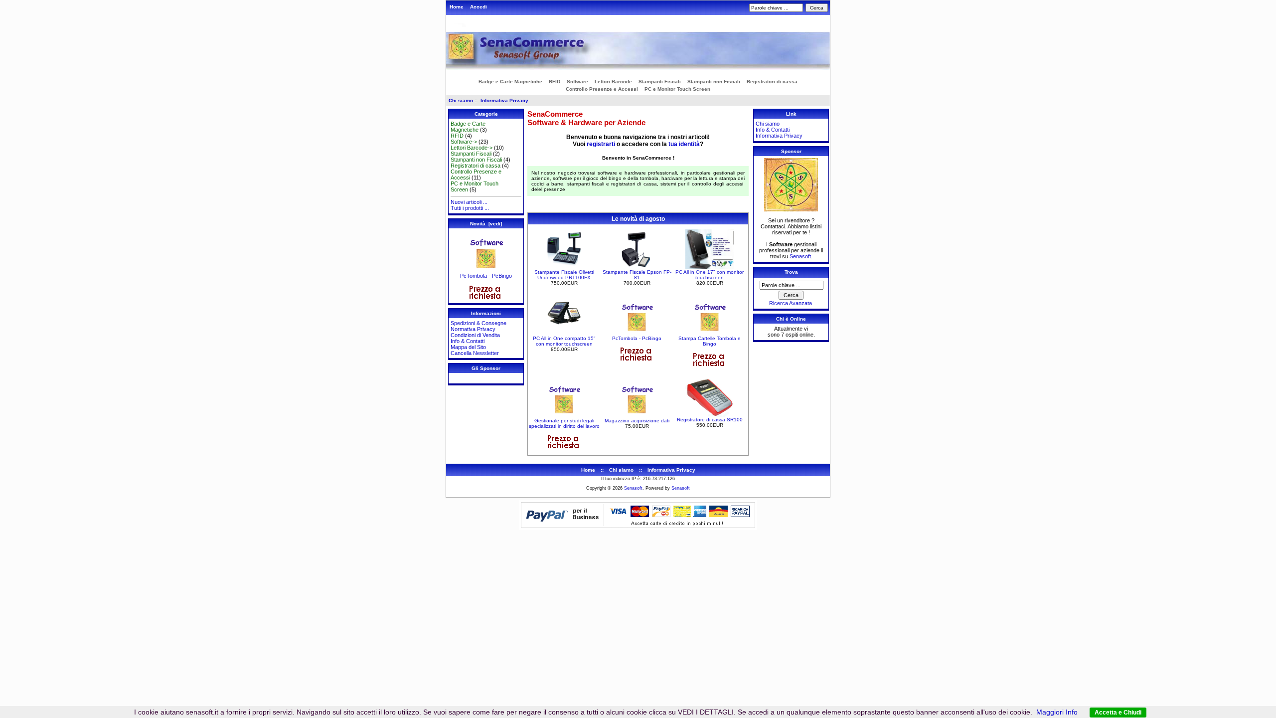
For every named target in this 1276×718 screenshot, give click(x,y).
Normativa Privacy (473, 329)
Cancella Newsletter (475, 353)
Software (577, 81)
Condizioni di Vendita (475, 335)
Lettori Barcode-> (471, 148)
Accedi (478, 6)
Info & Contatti (467, 341)
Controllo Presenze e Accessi (602, 89)
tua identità (684, 144)
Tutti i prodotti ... (470, 208)
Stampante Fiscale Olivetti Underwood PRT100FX (564, 274)
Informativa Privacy (504, 100)
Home (457, 6)
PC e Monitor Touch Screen (677, 89)
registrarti (601, 144)
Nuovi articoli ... (469, 202)
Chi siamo (461, 100)
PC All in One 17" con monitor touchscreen (709, 274)
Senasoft (800, 256)
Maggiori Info (1057, 712)
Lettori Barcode (613, 81)
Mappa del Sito (468, 347)
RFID (554, 81)
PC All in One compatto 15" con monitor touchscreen (564, 341)
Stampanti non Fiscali (713, 81)
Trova (791, 272)
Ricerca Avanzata (790, 303)
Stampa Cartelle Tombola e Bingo (709, 341)
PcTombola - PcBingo (486, 276)
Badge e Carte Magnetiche (510, 81)
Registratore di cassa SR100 (710, 419)
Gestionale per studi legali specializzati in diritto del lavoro (564, 423)
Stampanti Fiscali (659, 81)
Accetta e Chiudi (1118, 712)
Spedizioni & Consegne (478, 323)
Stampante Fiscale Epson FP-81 (637, 274)
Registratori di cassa (772, 81)
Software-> (464, 142)
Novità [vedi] (486, 223)
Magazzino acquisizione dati (637, 420)
